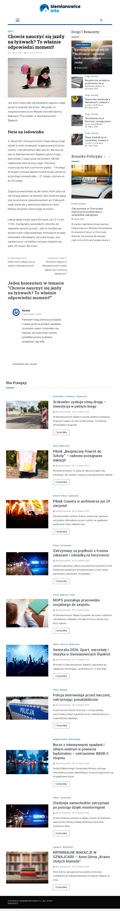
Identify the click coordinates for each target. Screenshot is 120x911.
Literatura (57, 847)
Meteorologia (74, 739)
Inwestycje (70, 396)
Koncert (56, 496)
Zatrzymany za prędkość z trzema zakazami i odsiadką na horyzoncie (81, 553)
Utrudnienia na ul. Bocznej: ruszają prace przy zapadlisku (98, 121)
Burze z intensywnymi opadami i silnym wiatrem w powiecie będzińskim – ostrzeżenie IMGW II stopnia (80, 751)
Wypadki (63, 690)
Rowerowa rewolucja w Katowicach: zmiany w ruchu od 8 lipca (97, 102)
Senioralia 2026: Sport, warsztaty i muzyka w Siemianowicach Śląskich (81, 652)
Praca (72, 595)
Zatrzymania (65, 545)
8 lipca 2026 (93, 89)
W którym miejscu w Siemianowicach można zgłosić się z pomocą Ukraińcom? (54, 267)
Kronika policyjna (78, 204)
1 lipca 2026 (93, 146)
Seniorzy (64, 644)
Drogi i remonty (83, 45)
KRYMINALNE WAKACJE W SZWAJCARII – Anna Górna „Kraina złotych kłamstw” (81, 856)
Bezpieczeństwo (60, 739)
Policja (56, 545)
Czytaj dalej (61, 432)
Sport (10, 31)
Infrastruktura (59, 396)
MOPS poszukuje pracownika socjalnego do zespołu (76, 602)
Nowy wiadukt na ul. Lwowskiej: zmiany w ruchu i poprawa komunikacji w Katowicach (96, 143)
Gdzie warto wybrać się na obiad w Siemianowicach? (21, 263)
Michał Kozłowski (34, 53)
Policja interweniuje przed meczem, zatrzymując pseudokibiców (82, 697)
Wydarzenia (82, 396)
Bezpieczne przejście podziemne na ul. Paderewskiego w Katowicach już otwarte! (97, 86)
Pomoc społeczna (61, 595)
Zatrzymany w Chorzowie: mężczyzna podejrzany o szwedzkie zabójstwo (87, 211)
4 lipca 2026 (93, 127)
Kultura (64, 496)
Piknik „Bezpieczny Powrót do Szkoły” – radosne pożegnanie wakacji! (77, 455)
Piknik (55, 446)
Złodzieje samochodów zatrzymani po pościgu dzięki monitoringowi (81, 805)
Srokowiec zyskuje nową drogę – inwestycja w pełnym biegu (79, 404)
